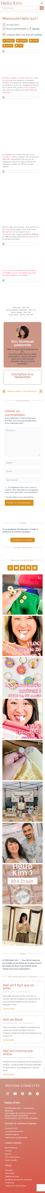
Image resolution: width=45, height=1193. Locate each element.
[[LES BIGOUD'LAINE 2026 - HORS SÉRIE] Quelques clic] (22, 926)
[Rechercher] (42, 8)
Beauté (35, 28)
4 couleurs (10, 34)
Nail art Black (13, 1019)
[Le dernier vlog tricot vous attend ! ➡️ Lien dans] (22, 636)
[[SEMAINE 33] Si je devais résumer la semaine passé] (22, 594)
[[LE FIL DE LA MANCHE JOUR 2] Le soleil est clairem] (22, 801)
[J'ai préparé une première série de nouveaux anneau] (22, 677)
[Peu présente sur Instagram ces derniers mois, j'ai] (22, 719)
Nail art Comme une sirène (18, 1052)
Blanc (18, 34)
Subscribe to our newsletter (20, 497)
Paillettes (38, 34)
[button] (42, 3)
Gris (23, 34)
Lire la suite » (9, 1008)
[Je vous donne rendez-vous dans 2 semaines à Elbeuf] (22, 884)
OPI (31, 34)
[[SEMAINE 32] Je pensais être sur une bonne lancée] (22, 760)
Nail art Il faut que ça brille (18, 986)
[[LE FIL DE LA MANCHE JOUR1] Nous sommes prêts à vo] (22, 843)
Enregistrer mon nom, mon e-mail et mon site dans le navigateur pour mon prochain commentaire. (22, 490)
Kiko (28, 34)
